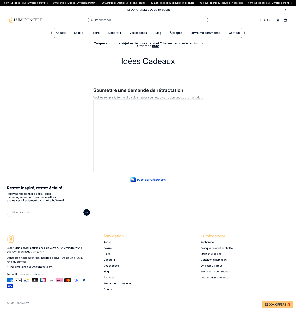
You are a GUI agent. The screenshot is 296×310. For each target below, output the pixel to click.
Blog (106, 271)
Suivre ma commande (117, 283)
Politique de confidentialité (217, 248)
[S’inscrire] (86, 212)
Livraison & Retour (211, 265)
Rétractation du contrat (215, 277)
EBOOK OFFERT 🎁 (278, 304)
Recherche (207, 242)
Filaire (107, 254)
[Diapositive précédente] (8, 10)
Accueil (108, 242)
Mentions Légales (211, 254)
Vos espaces (111, 265)
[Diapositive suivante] (285, 10)
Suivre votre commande (215, 271)
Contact (109, 289)
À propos (109, 277)
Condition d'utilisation (214, 259)
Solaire (108, 248)
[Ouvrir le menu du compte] (278, 20)
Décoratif (109, 259)
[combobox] (144, 20)
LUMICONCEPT (22, 303)
